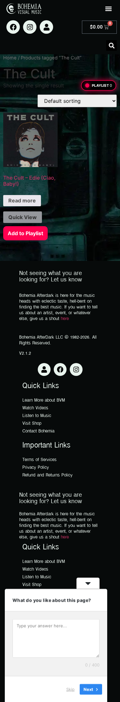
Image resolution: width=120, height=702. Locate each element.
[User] (46, 27)
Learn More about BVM (43, 400)
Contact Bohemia (38, 431)
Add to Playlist (25, 233)
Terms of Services (39, 460)
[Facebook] (13, 27)
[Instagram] (29, 27)
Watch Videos (35, 408)
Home (10, 58)
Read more (22, 200)
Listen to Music (36, 416)
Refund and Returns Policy (47, 475)
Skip (70, 688)
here (65, 319)
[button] (108, 8)
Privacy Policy (35, 468)
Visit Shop (32, 424)
